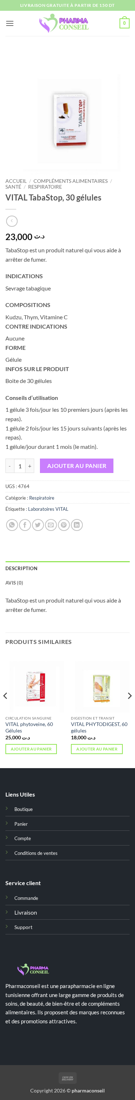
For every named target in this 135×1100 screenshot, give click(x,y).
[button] (9, 23)
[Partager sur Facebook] (25, 525)
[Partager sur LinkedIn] (77, 525)
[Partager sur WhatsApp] (12, 525)
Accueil (16, 181)
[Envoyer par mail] (51, 525)
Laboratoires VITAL (48, 509)
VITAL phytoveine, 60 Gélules (29, 727)
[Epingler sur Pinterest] (64, 525)
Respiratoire (45, 187)
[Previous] (5, 710)
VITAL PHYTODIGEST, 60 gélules (99, 727)
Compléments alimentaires (70, 181)
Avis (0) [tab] (14, 583)
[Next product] (11, 221)
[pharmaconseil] (67, 23)
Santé (13, 187)
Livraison (25, 912)
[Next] (129, 710)
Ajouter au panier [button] (31, 749)
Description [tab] (21, 568)
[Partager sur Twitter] (38, 525)
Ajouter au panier (77, 466)
